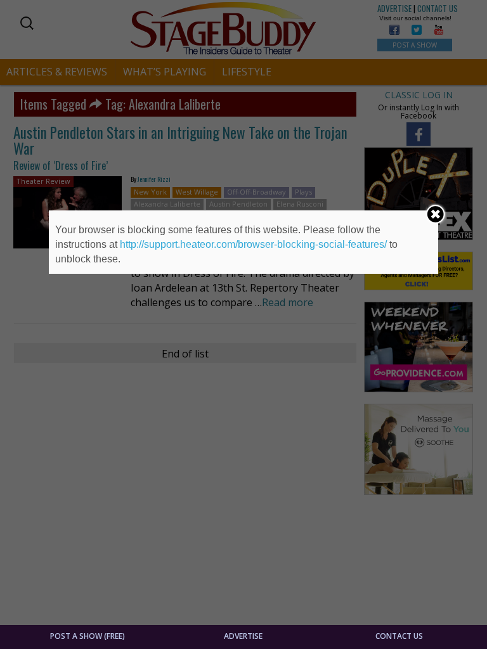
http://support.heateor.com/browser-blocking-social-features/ (253, 244)
